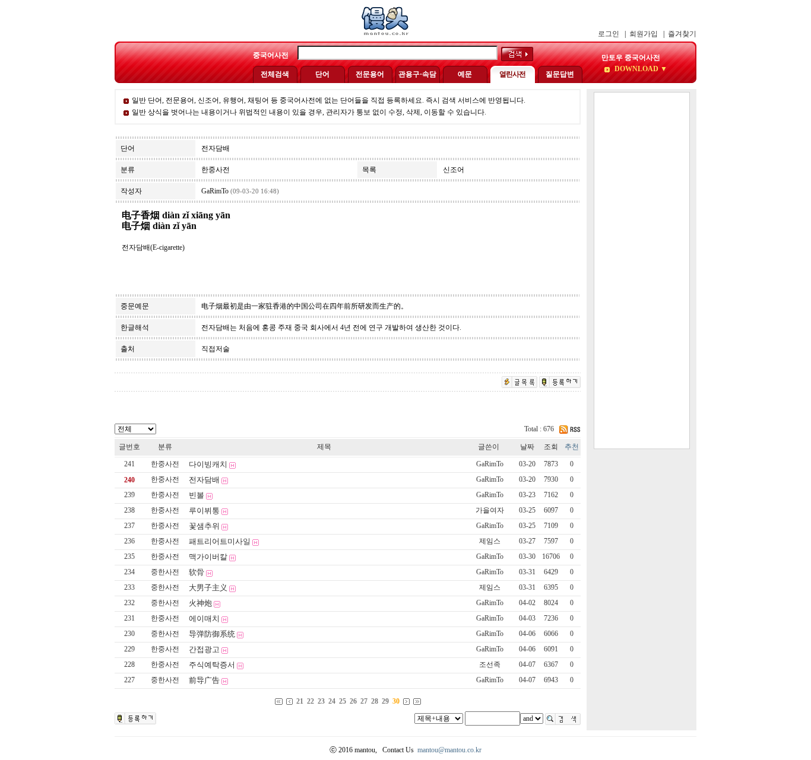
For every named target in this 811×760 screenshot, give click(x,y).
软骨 (196, 572)
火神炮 (200, 603)
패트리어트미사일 (220, 541)
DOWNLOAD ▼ (640, 69)
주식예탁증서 (212, 664)
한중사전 (165, 464)
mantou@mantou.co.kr (449, 750)
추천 (572, 447)
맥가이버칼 (208, 556)
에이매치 (204, 618)
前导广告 (204, 680)
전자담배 (204, 479)
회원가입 (643, 34)
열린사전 (512, 74)
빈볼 (196, 495)
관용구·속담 (417, 74)
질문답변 (560, 74)
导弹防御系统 (212, 633)
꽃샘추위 (204, 525)
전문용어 (370, 74)
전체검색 (275, 74)
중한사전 (165, 572)
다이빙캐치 (208, 464)
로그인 (608, 34)
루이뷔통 (204, 510)
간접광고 (204, 649)
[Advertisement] (641, 271)
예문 (465, 74)
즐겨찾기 (682, 34)
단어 (322, 74)
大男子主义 (208, 587)
